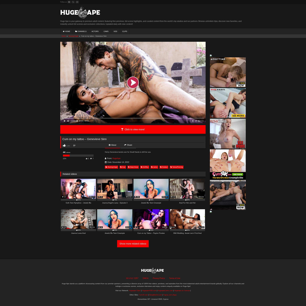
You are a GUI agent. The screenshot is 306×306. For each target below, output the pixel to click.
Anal (123, 167)
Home (64, 36)
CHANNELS (81, 31)
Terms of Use (174, 278)
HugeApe (116, 158)
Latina (155, 167)
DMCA (145, 278)
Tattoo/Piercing (177, 167)
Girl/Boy (145, 167)
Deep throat (134, 167)
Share (129, 145)
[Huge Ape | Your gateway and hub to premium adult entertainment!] (81, 13)
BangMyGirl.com (155, 295)
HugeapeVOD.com (149, 290)
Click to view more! (134, 129)
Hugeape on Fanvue (182, 290)
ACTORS (95, 31)
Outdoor (165, 167)
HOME (67, 31)
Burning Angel (73, 36)
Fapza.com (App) (170, 295)
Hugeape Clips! (135, 290)
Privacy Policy (159, 278)
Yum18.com (143, 295)
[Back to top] (298, 299)
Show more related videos (133, 243)
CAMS (106, 31)
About (113, 145)
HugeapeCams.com (165, 290)
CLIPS (124, 31)
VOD (115, 31)
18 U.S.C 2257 (132, 278)
